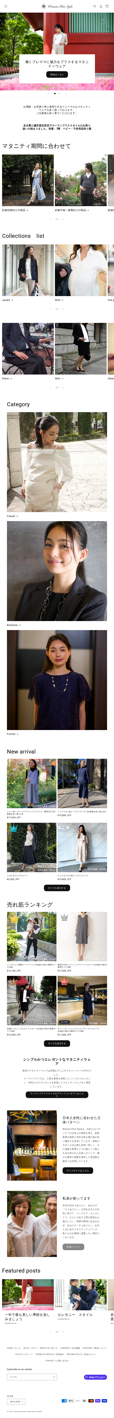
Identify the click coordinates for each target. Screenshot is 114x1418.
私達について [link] (73, 1247)
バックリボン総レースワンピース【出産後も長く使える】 (82, 812)
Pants (5, 378)
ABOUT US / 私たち (48, 1348)
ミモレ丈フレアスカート (17, 876)
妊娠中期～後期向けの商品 (70, 210)
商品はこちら (57, 74)
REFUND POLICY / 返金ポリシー (81, 1354)
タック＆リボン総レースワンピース (73, 876)
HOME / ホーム (14, 1348)
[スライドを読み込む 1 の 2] (55, 93)
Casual (11, 516)
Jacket (6, 300)
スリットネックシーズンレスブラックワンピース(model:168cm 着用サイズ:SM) (78, 1030)
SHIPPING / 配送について (94, 1348)
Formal (11, 734)
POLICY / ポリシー (24, 1354)
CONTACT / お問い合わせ (57, 1361)
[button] (6, 6)
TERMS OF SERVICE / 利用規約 (49, 1354)
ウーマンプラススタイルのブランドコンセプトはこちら (57, 1094)
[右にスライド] (63, 219)
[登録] (54, 1377)
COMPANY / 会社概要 (70, 1348)
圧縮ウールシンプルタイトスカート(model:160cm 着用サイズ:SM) (31, 1030)
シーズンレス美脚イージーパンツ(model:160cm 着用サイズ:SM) (31, 966)
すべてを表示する (57, 888)
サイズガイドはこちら (78, 1170)
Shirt (57, 300)
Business (12, 625)
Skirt (57, 378)
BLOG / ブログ (30, 1348)
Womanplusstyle (19, 1411)
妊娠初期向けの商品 (13, 210)
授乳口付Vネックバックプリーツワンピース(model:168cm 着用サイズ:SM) (82, 966)
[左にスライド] (51, 219)
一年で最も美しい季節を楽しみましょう (27, 1317)
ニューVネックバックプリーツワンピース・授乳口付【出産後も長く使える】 (31, 813)
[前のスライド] (48, 94)
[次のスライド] (66, 94)
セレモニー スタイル (75, 1315)
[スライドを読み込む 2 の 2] (59, 93)
